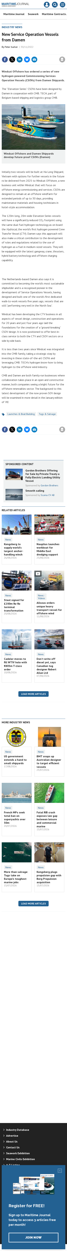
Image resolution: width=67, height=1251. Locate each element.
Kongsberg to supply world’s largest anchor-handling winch (13, 549)
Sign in (21, 52)
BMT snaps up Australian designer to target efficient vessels (49, 762)
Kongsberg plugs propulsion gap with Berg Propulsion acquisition (49, 877)
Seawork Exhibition (18, 1153)
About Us (12, 1141)
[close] (65, 52)
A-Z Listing (13, 1165)
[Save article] (62, 59)
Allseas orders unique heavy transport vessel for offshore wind (49, 608)
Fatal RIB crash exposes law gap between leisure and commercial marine (47, 819)
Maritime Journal (13, 14)
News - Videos (41, 597)
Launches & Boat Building (21, 414)
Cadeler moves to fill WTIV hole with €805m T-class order (15, 664)
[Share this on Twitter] (12, 59)
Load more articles (33, 694)
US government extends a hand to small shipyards (15, 760)
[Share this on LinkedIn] (19, 59)
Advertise (12, 1135)
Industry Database (17, 1129)
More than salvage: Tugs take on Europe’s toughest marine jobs (16, 877)
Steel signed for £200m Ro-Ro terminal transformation (14, 605)
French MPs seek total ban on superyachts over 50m (14, 818)
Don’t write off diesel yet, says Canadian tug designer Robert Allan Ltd (46, 665)
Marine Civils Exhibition (20, 1159)
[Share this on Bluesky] (27, 59)
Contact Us (13, 1147)
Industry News (12, 27)
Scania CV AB (47, 495)
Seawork (33, 14)
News (8, 539)
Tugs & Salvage (47, 414)
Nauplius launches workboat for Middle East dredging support (48, 549)
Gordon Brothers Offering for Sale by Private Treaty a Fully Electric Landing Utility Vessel (42, 476)
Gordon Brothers (49, 485)
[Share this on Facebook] (5, 59)
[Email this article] (34, 59)
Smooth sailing (34, 490)
